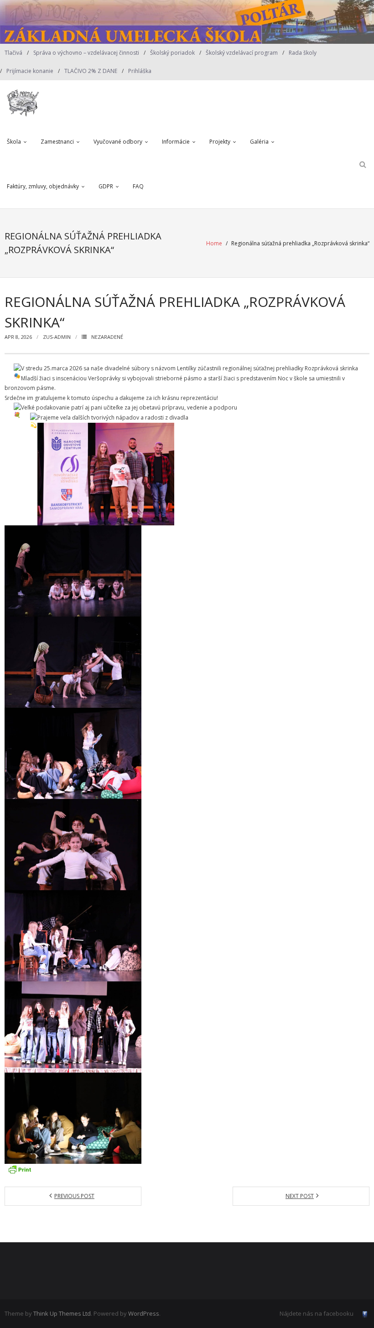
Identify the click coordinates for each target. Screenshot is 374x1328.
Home (214, 243)
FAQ (138, 186)
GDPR (106, 186)
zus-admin (57, 336)
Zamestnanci (57, 141)
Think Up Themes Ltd (62, 1313)
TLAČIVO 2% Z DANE (90, 71)
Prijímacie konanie (29, 71)
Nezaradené (107, 336)
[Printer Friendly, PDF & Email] (20, 1169)
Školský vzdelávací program (242, 53)
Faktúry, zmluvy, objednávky (43, 186)
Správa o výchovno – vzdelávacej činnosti (86, 53)
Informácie (176, 141)
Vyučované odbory (118, 141)
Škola (14, 141)
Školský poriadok (172, 53)
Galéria (259, 141)
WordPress (143, 1313)
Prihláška (139, 71)
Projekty (219, 141)
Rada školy (303, 53)
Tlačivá (13, 53)
